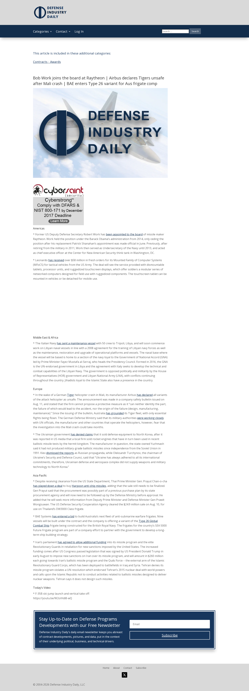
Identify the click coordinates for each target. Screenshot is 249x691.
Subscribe (141, 668)
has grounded (115, 413)
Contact (61, 31)
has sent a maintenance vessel (76, 343)
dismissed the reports (60, 453)
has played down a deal (47, 486)
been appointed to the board (124, 234)
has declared (145, 395)
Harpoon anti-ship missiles (89, 486)
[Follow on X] (124, 675)
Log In (79, 31)
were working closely (150, 418)
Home (106, 668)
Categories (41, 31)
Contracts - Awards (47, 62)
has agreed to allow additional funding (82, 542)
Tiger (70, 395)
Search (195, 31)
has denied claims (82, 434)
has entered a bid (63, 516)
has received (56, 260)
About (116, 668)
